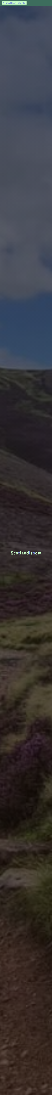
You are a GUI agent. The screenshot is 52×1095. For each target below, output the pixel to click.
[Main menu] (47, 3)
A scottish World (14, 3)
